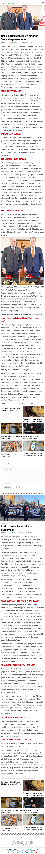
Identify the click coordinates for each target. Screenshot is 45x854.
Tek (32, 777)
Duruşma (11, 777)
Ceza (3, 777)
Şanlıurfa (30, 403)
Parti (22, 403)
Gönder (7, 487)
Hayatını (19, 777)
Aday (3, 403)
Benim (10, 403)
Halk (17, 403)
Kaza (26, 777)
